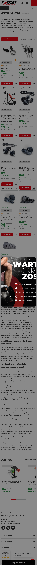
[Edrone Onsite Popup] (18, 282)
